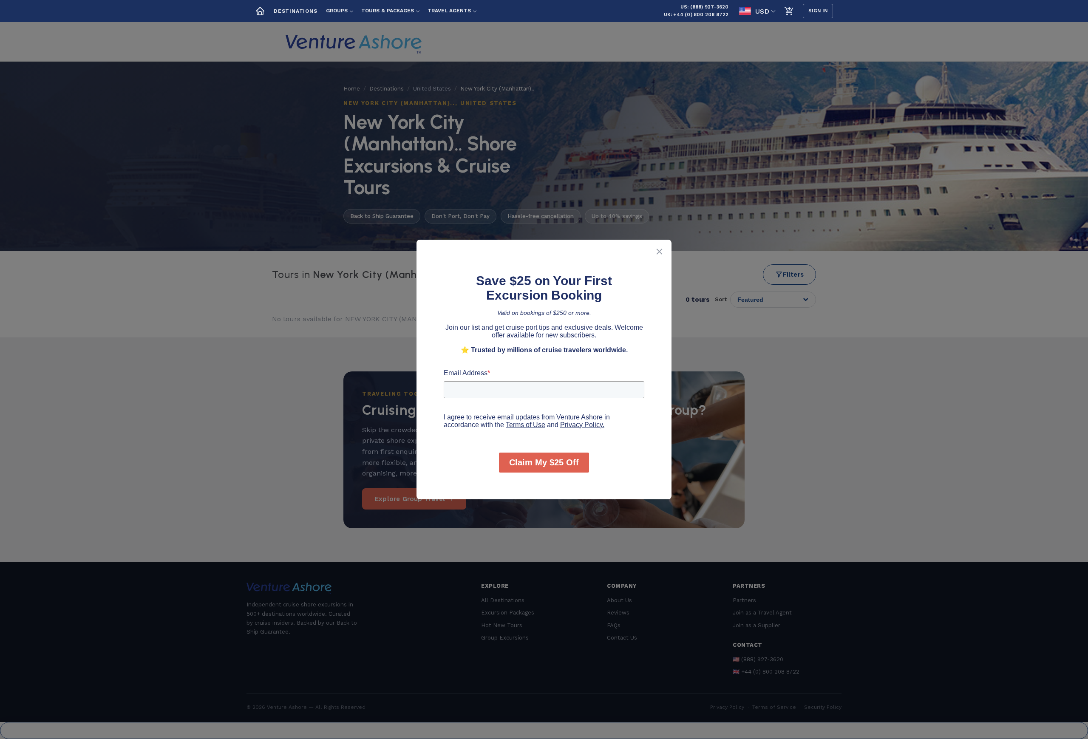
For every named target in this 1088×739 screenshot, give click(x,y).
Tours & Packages (387, 11)
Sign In (818, 11)
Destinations (295, 11)
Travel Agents (449, 11)
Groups (337, 11)
